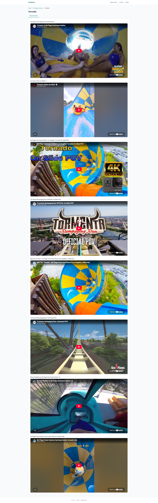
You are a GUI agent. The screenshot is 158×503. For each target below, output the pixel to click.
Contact (121, 2)
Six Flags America (38, 8)
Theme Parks (113, 2)
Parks (29, 8)
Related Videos (34, 15)
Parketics (31, 2)
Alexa (127, 2)
